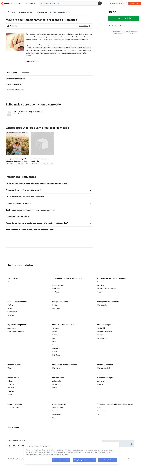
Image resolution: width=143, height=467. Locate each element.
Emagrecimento (58, 407)
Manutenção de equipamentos (64, 365)
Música (54, 388)
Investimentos (102, 338)
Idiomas (55, 341)
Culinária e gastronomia (17, 301)
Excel (99, 407)
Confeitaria (11, 305)
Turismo (10, 368)
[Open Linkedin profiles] (18, 445)
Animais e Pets (13, 278)
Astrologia (56, 282)
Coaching (100, 285)
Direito (54, 331)
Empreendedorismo (104, 331)
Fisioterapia (56, 414)
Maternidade (102, 305)
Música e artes (58, 378)
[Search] (100, 3)
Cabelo (10, 381)
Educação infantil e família (108, 301)
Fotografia (56, 308)
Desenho (55, 384)
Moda (9, 394)
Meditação (56, 288)
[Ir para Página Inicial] (11, 3)
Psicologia (56, 355)
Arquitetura (11, 328)
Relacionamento (13, 407)
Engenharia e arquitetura (17, 325)
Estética (10, 384)
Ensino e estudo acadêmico (63, 325)
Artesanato (56, 381)
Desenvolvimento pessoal (107, 288)
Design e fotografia (60, 301)
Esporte (55, 411)
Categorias (29, 3)
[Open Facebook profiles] (9, 445)
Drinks (9, 308)
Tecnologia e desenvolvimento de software (115, 404)
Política (55, 351)
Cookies (131, 459)
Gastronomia (12, 312)
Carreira (100, 282)
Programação (102, 411)
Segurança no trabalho (15, 331)
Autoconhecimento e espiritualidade (67, 278)
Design (54, 305)
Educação (55, 335)
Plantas (100, 384)
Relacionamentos (14, 404)
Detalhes (25, 72)
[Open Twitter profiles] (14, 445)
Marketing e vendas (105, 365)
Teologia (55, 292)
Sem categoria (13, 427)
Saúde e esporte (59, 404)
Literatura (56, 348)
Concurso (55, 328)
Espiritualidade (57, 285)
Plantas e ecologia (105, 378)
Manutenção (56, 368)
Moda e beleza (13, 378)
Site (98, 414)
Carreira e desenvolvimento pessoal (112, 278)
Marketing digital (103, 368)
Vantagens (12, 72)
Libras (54, 345)
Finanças (100, 335)
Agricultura (101, 381)
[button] (47, 183)
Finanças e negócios (105, 325)
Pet (8, 282)
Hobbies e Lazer (14, 365)
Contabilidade (102, 328)
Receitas (10, 315)
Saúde (54, 417)
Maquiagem (11, 391)
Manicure (10, 388)
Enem (54, 338)
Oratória (100, 292)
